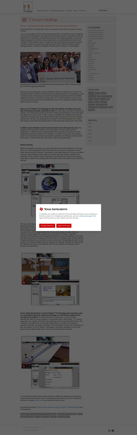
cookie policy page (85, 216)
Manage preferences (47, 225)
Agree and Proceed (64, 225)
